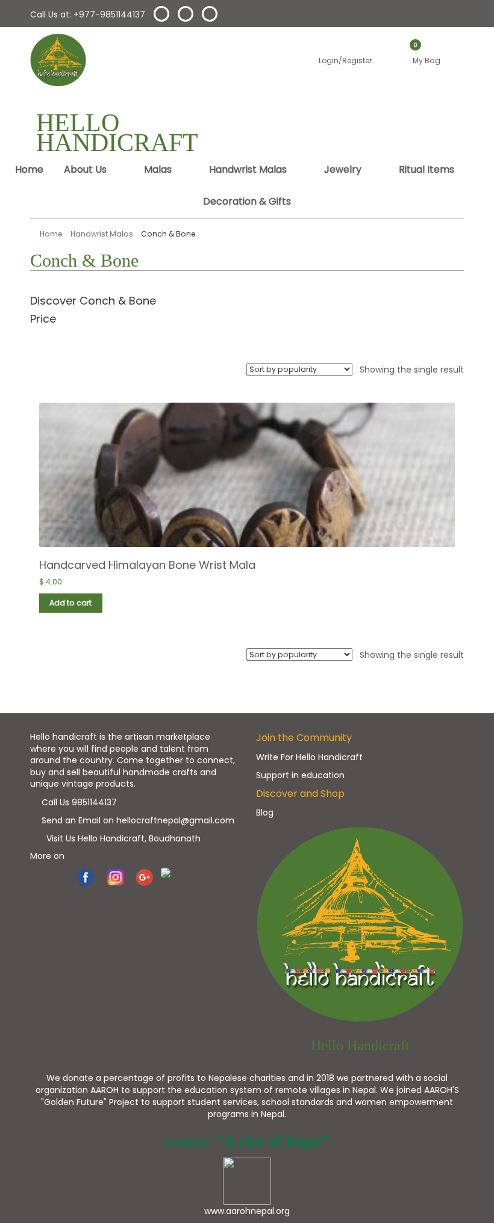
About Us (85, 169)
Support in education (300, 775)
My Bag (424, 60)
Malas (158, 169)
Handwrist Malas (248, 169)
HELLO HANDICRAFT (117, 132)
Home (29, 169)
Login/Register (342, 60)
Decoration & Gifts (247, 201)
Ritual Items (426, 169)
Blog (265, 813)
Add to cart (70, 603)
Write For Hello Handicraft (309, 757)
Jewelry (342, 169)
